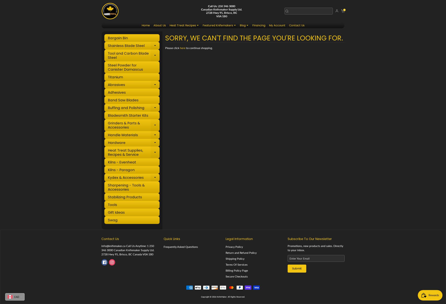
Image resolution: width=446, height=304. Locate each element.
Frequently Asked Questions (181, 246)
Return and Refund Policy (241, 252)
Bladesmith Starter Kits (128, 115)
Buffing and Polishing (133, 108)
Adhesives (117, 92)
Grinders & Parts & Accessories (133, 125)
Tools (112, 204)
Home (146, 25)
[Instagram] (112, 262)
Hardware (133, 143)
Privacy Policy (234, 246)
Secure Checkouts (237, 276)
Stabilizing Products (125, 197)
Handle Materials (133, 135)
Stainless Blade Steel (133, 46)
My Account (277, 25)
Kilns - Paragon (121, 169)
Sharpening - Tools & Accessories (126, 187)
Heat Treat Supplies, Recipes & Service (133, 152)
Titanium (115, 77)
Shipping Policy (235, 258)
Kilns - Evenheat (122, 162)
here (182, 48)
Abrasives (133, 85)
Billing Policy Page (237, 270)
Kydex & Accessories (133, 178)
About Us (159, 25)
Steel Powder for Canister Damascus (125, 67)
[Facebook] (104, 262)
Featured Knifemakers (220, 25)
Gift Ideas (116, 212)
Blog (245, 25)
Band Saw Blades (123, 100)
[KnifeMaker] (110, 11)
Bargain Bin (118, 38)
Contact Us (297, 25)
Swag (113, 220)
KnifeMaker (222, 297)
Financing (258, 25)
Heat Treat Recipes (185, 25)
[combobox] (308, 11)
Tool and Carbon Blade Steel (133, 55)
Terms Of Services (237, 264)
